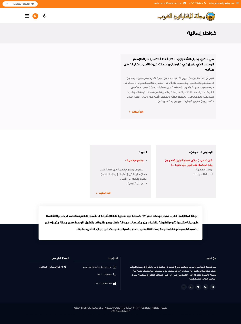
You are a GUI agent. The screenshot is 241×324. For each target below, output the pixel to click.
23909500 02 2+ (196, 3)
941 (61, 315)
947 (32, 315)
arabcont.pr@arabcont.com (168, 3)
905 (214, 315)
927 (128, 315)
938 (75, 315)
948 (27, 315)
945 (42, 315)
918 (169, 315)
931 (109, 315)
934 (95, 315)
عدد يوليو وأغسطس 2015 (221, 3)
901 (116, 318)
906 (209, 315)
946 (37, 315)
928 (123, 315)
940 (65, 315)
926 (133, 315)
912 (194, 315)
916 (178, 315)
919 (165, 315)
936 (85, 315)
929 (118, 315)
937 (80, 315)
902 (112, 318)
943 (52, 315)
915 (182, 315)
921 (157, 315)
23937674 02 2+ (103, 283)
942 (57, 315)
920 (161, 315)
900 (119, 318)
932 (105, 315)
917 (173, 315)
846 (128, 318)
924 (143, 315)
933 (100, 315)
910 (201, 315)
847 (123, 318)
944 (47, 315)
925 (138, 315)
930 (114, 315)
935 (90, 315)
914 (186, 315)
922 (152, 315)
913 (190, 315)
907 (205, 315)
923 (147, 315)
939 (70, 315)
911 (198, 315)
